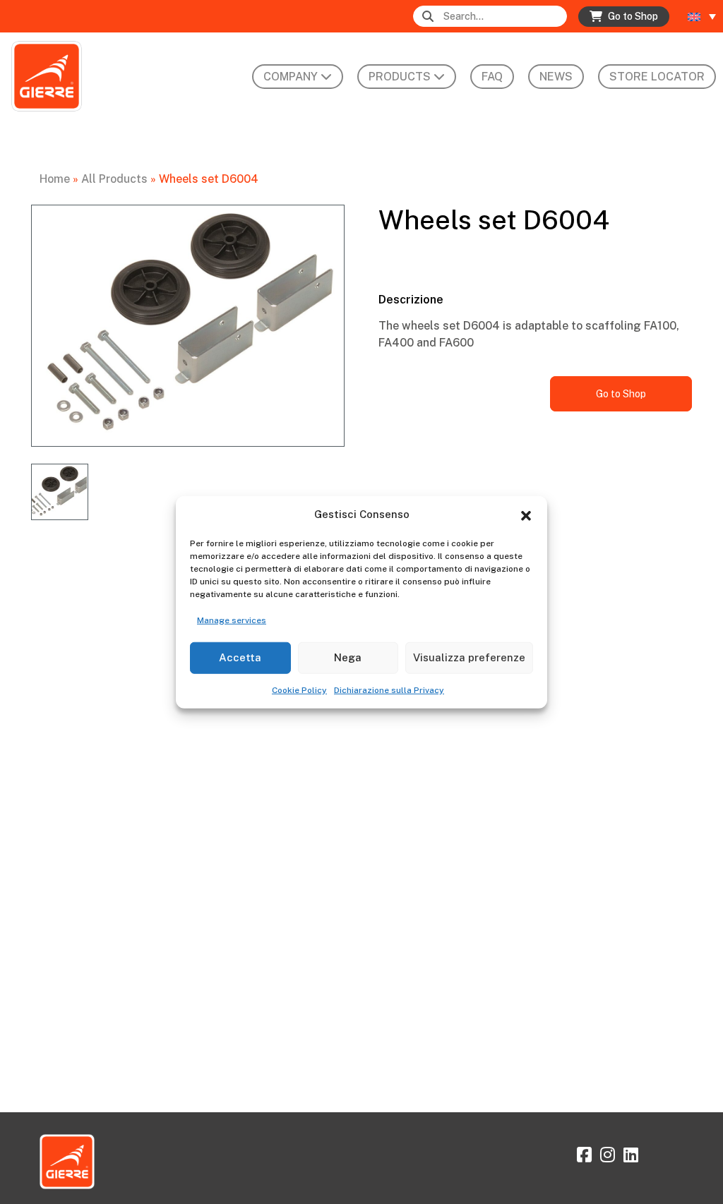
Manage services (231, 620)
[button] (526, 514)
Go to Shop (621, 393)
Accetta (240, 657)
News (556, 76)
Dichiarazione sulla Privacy (389, 689)
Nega (348, 657)
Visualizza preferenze (469, 657)
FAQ (492, 76)
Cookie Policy (299, 689)
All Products (114, 179)
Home (55, 179)
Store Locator (657, 76)
